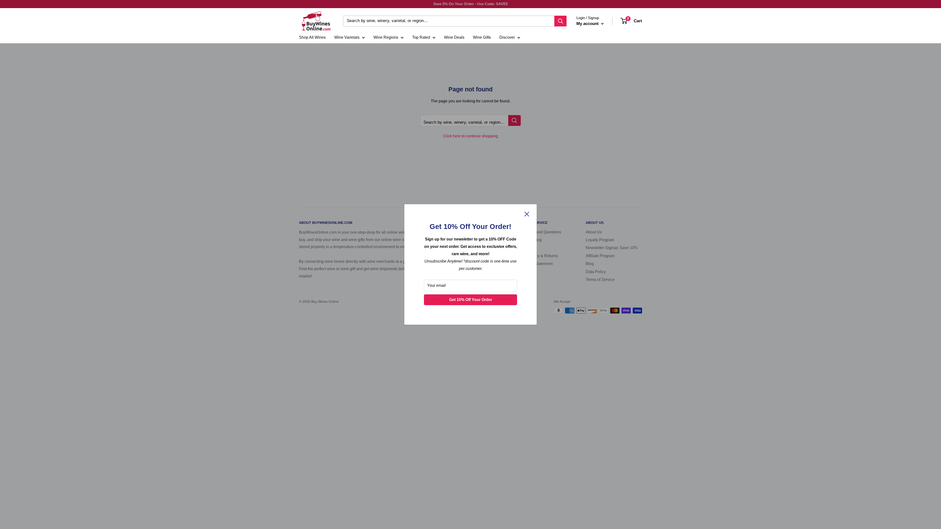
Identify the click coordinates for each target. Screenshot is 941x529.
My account (588, 23)
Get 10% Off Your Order (470, 300)
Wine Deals (454, 37)
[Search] (560, 21)
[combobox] (448, 21)
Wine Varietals (346, 37)
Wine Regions (385, 37)
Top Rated (421, 37)
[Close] (526, 213)
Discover (507, 37)
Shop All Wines (312, 37)
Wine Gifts (482, 37)
